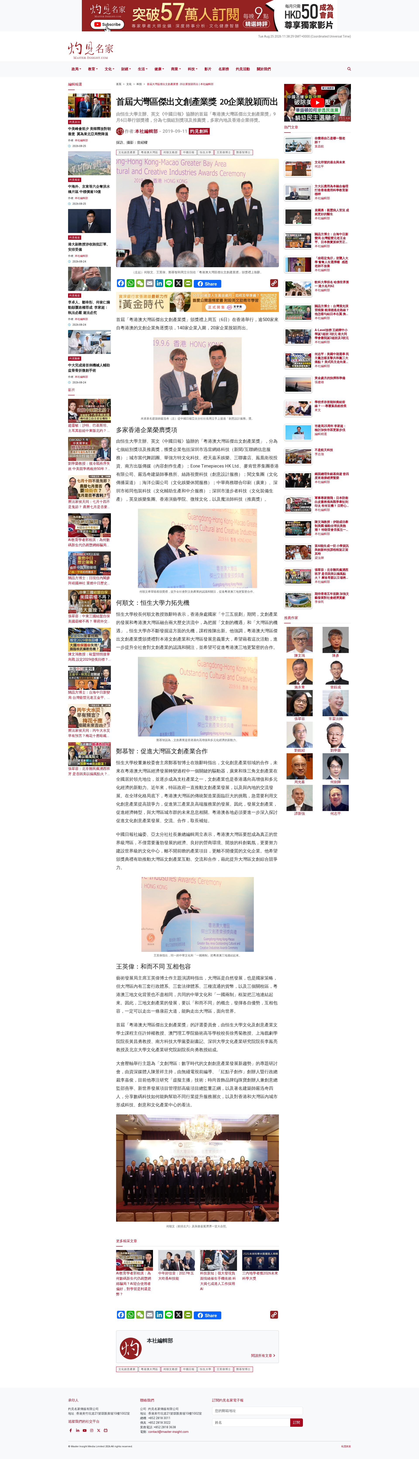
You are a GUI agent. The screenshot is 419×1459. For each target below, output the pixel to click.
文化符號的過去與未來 (330, 162)
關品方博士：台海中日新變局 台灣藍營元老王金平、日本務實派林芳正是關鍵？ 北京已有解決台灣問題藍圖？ (332, 242)
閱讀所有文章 (262, 1356)
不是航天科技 (324, 450)
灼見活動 (243, 69)
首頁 (118, 84)
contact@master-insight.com (168, 1431)
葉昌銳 (319, 146)
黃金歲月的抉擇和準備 (330, 378)
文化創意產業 (127, 152)
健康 (158, 69)
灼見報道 (74, 179)
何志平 (319, 166)
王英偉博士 (224, 152)
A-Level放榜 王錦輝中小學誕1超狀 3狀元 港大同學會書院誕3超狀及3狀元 (332, 334)
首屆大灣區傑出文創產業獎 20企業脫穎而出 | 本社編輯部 (180, 84)
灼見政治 (74, 122)
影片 (207, 69)
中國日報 (188, 152)
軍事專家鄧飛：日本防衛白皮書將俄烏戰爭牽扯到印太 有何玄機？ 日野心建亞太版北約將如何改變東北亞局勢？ (331, 505)
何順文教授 (170, 152)
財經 (124, 69)
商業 (174, 69)
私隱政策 (346, 1446)
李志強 (319, 454)
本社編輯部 (146, 131)
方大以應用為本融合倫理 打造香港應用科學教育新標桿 (332, 190)
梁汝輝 (319, 557)
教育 (91, 69)
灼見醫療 (74, 358)
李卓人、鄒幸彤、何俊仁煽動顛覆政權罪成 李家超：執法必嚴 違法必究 (89, 307)
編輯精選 (321, 434)
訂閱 (296, 1422)
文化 (108, 69)
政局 (75, 69)
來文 (318, 410)
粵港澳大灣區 (149, 152)
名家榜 (223, 69)
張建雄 (319, 382)
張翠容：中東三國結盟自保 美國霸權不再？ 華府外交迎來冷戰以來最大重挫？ (89, 621)
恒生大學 (205, 152)
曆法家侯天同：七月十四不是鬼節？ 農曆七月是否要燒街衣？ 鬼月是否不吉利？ (89, 507)
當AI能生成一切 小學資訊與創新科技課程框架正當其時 (332, 549)
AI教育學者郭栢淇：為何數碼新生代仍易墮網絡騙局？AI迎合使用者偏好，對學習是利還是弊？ (133, 1283)
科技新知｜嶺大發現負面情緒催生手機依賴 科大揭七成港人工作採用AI (218, 1281)
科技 (191, 69)
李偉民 (319, 602)
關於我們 (264, 69)
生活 (141, 69)
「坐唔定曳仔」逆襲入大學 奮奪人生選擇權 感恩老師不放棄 (331, 262)
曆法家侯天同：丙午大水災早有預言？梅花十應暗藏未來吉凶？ (89, 735)
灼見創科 (199, 131)
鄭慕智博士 (243, 152)
